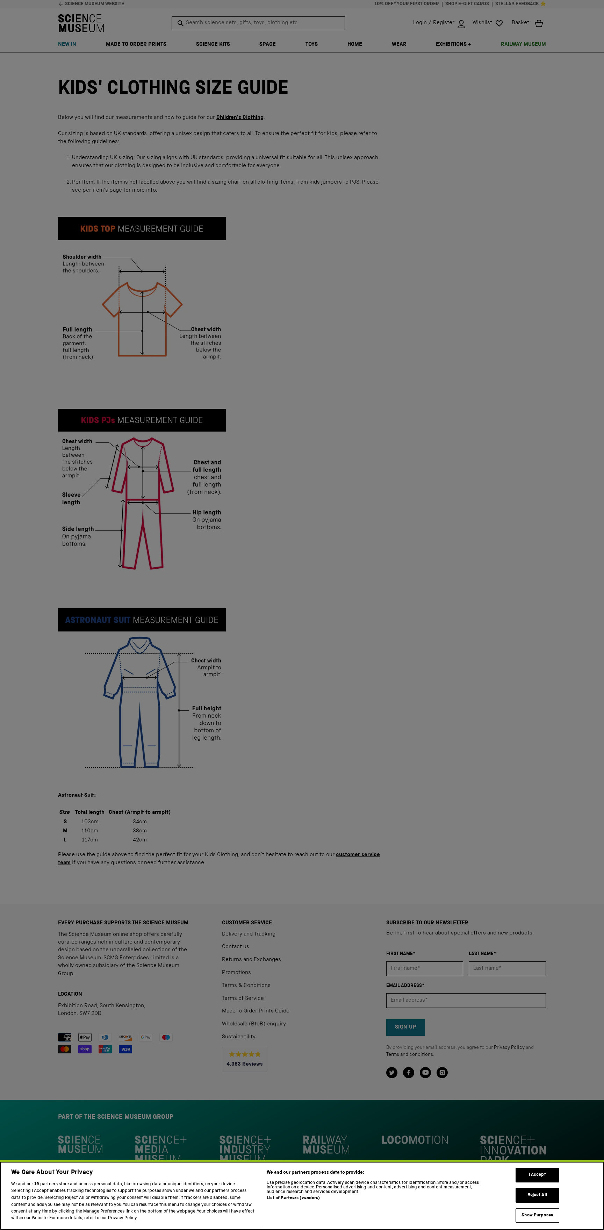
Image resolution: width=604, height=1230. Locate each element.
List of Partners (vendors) (293, 1198)
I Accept (537, 1175)
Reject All (537, 1195)
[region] (302, 1196)
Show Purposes (537, 1215)
